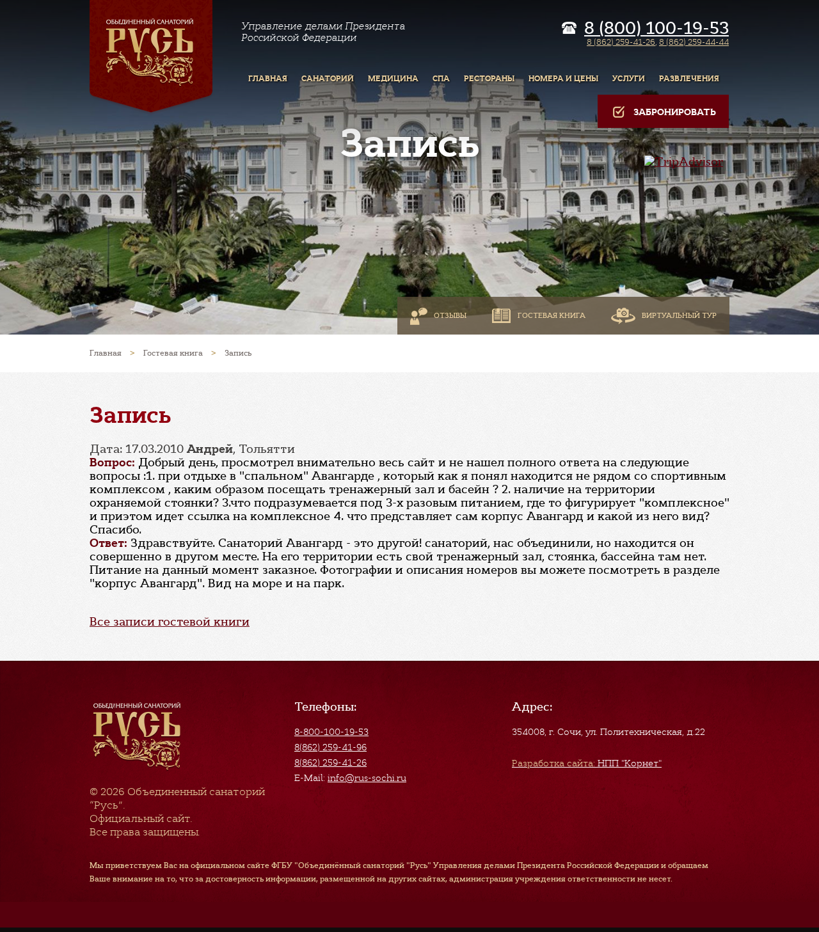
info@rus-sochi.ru (367, 778)
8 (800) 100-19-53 (656, 28)
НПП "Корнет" (587, 763)
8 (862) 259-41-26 (621, 41)
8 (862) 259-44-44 (694, 41)
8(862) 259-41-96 (330, 747)
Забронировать (674, 112)
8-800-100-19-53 (331, 732)
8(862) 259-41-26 (330, 762)
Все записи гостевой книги (170, 621)
